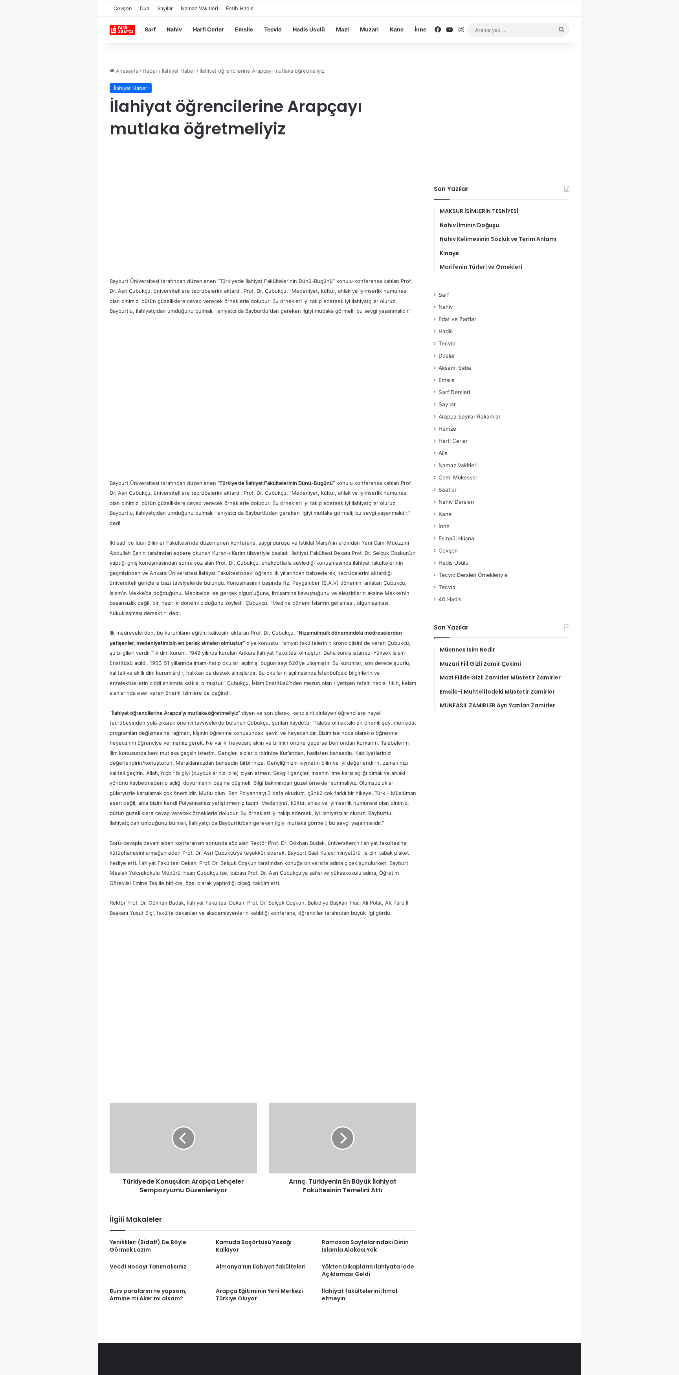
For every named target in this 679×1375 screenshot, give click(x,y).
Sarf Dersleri (454, 392)
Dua (144, 8)
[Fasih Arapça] (122, 30)
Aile (443, 453)
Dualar (447, 355)
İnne (420, 29)
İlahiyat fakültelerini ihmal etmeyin (359, 1294)
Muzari (369, 29)
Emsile (244, 29)
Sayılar (165, 8)
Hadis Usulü (309, 29)
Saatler (448, 489)
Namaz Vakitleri (199, 8)
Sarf (150, 29)
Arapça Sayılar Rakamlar (470, 416)
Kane (397, 29)
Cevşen (123, 8)
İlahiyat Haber (178, 71)
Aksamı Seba (455, 368)
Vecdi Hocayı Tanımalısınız (148, 1266)
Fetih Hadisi (240, 8)
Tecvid (273, 29)
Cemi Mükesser (458, 477)
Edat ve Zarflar (457, 319)
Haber (150, 71)
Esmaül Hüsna (456, 538)
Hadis (446, 331)
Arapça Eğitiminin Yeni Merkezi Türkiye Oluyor (259, 1294)
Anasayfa (126, 71)
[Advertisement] (263, 209)
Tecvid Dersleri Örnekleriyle (473, 575)
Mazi (342, 29)
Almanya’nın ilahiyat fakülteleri (261, 1266)
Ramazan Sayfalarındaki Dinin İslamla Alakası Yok (365, 1246)
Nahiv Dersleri (456, 502)
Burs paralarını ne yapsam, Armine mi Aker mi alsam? (148, 1294)
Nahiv (174, 29)
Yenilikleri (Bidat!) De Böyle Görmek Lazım (148, 1246)
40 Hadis (450, 599)
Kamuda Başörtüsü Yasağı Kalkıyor (254, 1246)
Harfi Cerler (208, 29)
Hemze (447, 429)
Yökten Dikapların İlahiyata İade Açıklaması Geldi (368, 1270)
